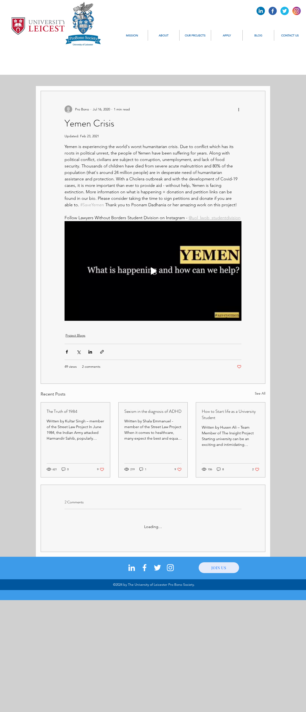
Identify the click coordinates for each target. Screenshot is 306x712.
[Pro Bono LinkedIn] (261, 11)
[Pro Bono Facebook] (272, 11)
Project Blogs (75, 335)
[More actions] (238, 109)
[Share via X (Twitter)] (78, 352)
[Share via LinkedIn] (90, 352)
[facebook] (144, 567)
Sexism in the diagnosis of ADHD (152, 411)
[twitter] (157, 567)
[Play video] (153, 271)
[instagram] (170, 567)
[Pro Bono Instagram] (296, 11)
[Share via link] (102, 352)
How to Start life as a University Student (229, 414)
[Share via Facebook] (67, 352)
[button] (163, 35)
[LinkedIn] (131, 567)
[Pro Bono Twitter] (284, 11)
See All (260, 393)
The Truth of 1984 (62, 411)
